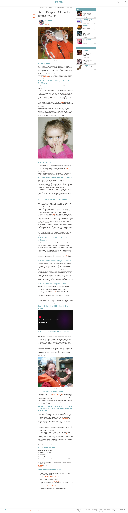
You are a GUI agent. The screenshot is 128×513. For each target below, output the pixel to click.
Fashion (100, 4)
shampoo (64, 273)
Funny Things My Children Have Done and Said (87, 34)
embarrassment (45, 76)
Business (47, 4)
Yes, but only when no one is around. (47, 456)
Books (33, 4)
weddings (67, 433)
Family (87, 4)
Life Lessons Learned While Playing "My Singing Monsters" (52, 481)
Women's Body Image (87, 25)
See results (45, 465)
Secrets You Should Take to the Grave (48, 471)
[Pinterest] (34, 14)
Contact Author (47, 24)
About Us (14, 510)
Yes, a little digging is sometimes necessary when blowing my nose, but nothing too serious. (55, 459)
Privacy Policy (30, 510)
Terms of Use (24, 510)
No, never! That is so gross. (45, 452)
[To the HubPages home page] (5, 510)
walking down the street (57, 394)
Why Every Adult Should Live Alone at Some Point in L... (51, 485)
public (67, 168)
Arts (7, 4)
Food (114, 4)
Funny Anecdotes (86, 11)
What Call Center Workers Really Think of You (49, 476)
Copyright (19, 510)
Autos (20, 4)
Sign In (119, 2)
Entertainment (74, 4)
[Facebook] (34, 11)
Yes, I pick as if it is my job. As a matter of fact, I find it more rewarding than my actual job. (55, 463)
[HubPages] (58, 2)
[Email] (34, 17)
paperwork (56, 340)
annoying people (67, 255)
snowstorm (53, 291)
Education (60, 4)
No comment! (42, 454)
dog (65, 93)
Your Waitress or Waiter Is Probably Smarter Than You (88, 14)
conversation (65, 418)
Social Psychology (87, 39)
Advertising (37, 510)
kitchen (53, 214)
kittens (39, 230)
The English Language (87, 19)
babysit (62, 102)
